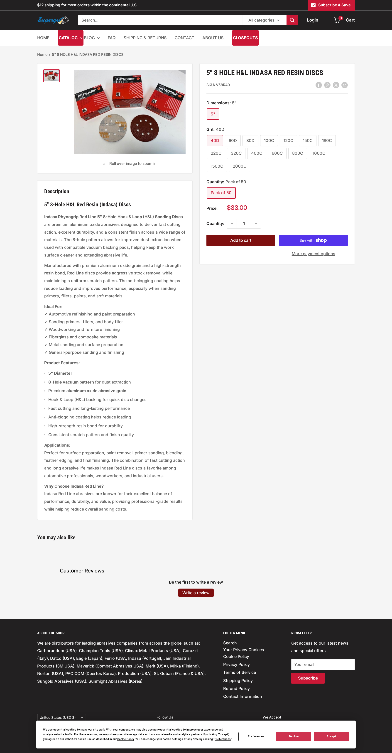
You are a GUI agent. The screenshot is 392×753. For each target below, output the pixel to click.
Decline (294, 736)
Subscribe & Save (334, 5)
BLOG (89, 37)
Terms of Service (239, 672)
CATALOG (68, 37)
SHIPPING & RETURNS (145, 37)
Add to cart (240, 240)
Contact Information (242, 696)
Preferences (256, 736)
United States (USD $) (58, 717)
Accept (331, 736)
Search (230, 643)
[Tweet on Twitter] (336, 85)
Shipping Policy (238, 680)
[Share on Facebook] (319, 85)
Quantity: (215, 223)
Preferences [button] (223, 739)
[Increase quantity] (256, 223)
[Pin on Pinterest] (327, 85)
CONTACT (184, 37)
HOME (43, 37)
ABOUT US (213, 37)
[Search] (292, 20)
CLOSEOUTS (245, 37)
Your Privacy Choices (243, 649)
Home (42, 54)
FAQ (112, 37)
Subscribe (308, 678)
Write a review (196, 592)
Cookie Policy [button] (125, 739)
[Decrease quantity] (232, 223)
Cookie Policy (236, 656)
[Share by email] (344, 85)
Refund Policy (236, 688)
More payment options (313, 253)
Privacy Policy (236, 664)
